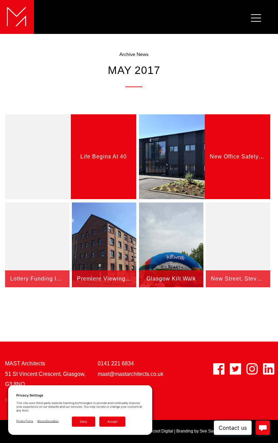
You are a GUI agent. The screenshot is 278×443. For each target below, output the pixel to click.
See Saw (208, 431)
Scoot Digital (161, 431)
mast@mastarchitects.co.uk (130, 374)
